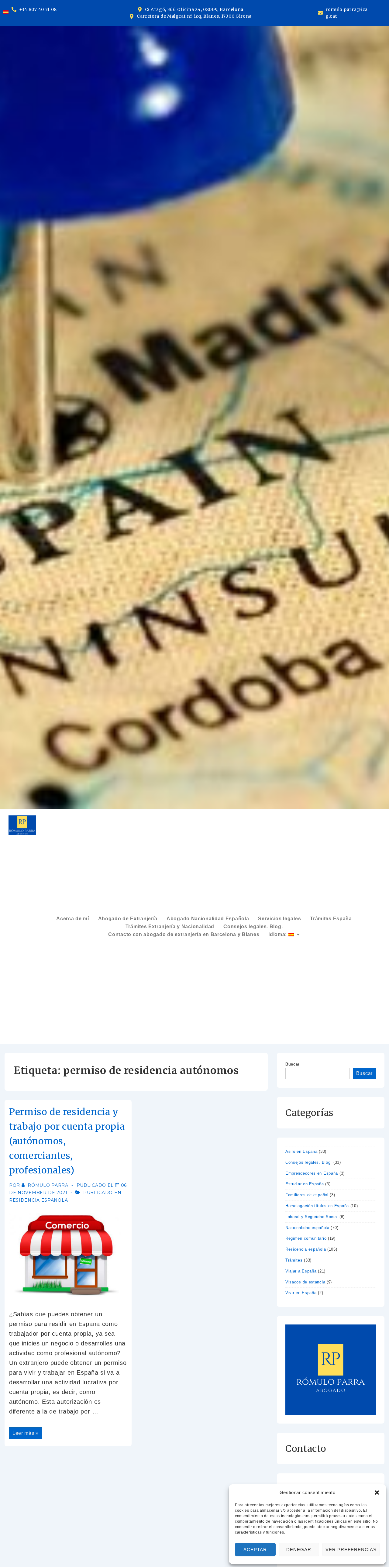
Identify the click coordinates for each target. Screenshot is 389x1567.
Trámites (294, 1260)
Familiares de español (307, 1195)
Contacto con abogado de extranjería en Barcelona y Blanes (183, 934)
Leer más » (27, 1431)
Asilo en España (301, 1151)
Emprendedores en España (311, 1173)
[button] (377, 1493)
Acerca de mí (72, 918)
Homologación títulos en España (317, 1206)
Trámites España (331, 918)
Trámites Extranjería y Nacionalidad (170, 926)
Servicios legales (279, 918)
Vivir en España (301, 1292)
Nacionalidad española (307, 1227)
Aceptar (255, 1549)
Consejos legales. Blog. (253, 926)
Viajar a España (301, 1271)
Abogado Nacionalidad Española (208, 918)
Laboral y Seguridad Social (311, 1216)
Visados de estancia (305, 1282)
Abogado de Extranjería (127, 918)
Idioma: (278, 934)
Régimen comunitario (305, 1238)
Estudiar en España (304, 1184)
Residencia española (38, 1200)
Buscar (292, 1064)
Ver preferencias (351, 1549)
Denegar (298, 1549)
